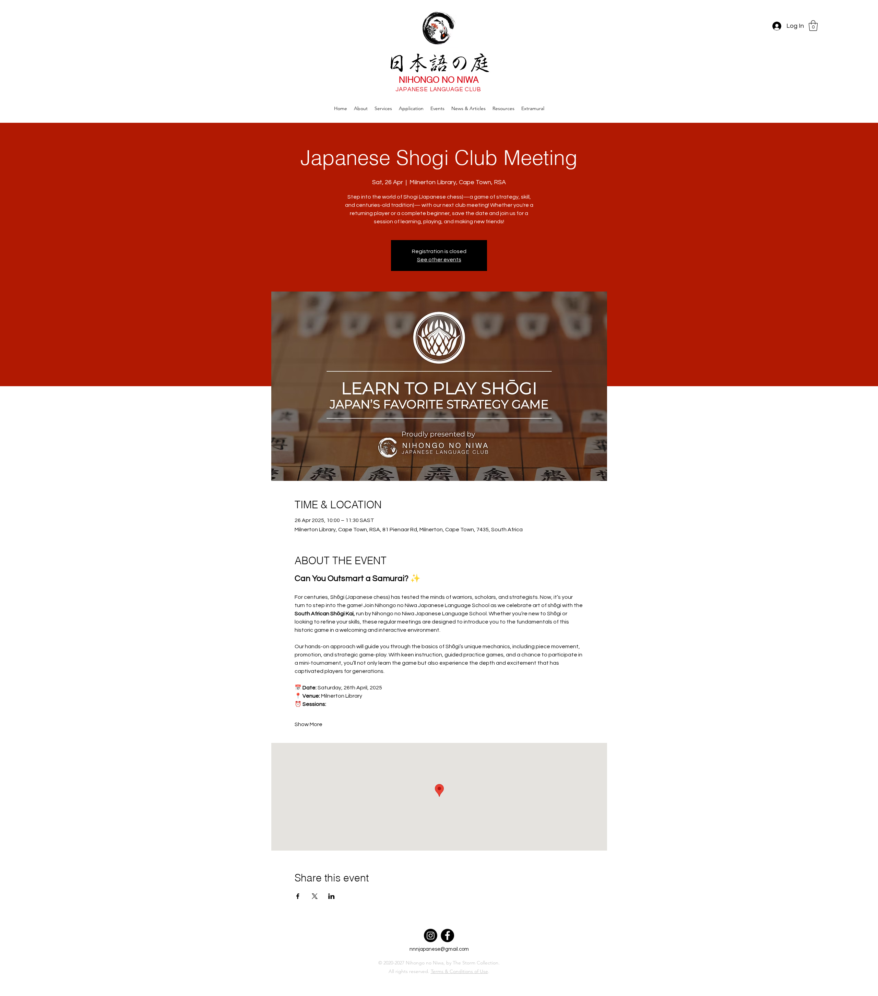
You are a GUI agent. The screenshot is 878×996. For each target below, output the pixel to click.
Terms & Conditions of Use (459, 971)
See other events (439, 259)
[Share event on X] (314, 896)
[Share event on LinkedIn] (331, 896)
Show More (308, 724)
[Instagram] (430, 935)
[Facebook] (447, 935)
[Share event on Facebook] (298, 896)
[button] (813, 25)
